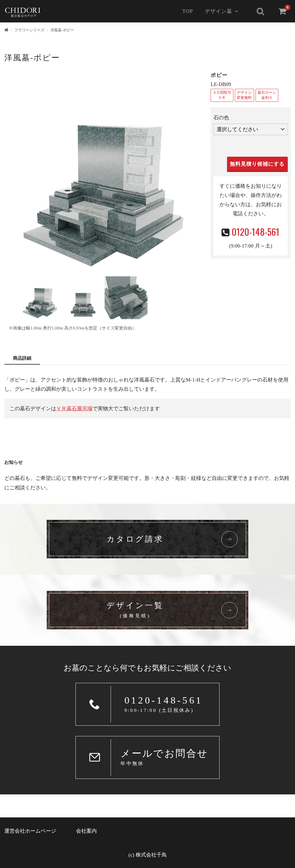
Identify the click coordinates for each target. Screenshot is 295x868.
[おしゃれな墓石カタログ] (22, 11)
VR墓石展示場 (222, 95)
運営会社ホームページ (30, 831)
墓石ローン (267, 95)
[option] (104, 170)
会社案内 (86, 831)
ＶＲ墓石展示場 (74, 408)
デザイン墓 (218, 11)
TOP (187, 11)
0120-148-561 (255, 231)
